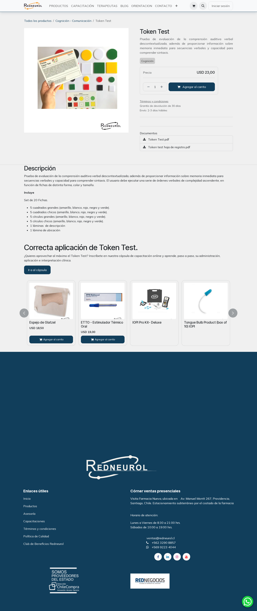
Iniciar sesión (221, 6)
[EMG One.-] (203, 301)
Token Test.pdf (158, 139)
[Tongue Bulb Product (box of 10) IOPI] (149, 301)
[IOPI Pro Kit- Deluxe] (97, 301)
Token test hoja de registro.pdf (168, 147)
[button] (203, 6)
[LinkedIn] (167, 557)
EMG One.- (189, 322)
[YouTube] (186, 557)
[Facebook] (158, 557)
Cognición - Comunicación (73, 21)
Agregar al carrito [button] (194, 87)
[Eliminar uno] (147, 87)
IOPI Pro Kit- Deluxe (90, 322)
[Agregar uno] (163, 87)
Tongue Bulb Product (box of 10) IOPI (148, 324)
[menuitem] (59, 6)
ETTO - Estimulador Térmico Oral (45, 324)
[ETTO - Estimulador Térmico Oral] (46, 301)
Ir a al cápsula (37, 270)
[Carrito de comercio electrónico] (194, 6)
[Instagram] (177, 557)
